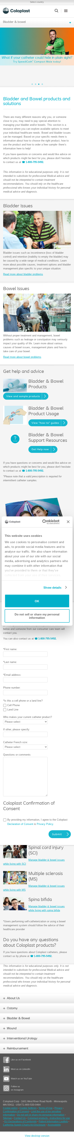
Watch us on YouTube (21, 1078)
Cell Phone (13, 705)
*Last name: (10, 662)
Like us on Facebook (21, 1059)
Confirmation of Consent (16, 1111)
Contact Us (20, 1118)
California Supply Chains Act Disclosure (24, 1124)
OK (37, 601)
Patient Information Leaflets (53, 1121)
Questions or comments (17, 754)
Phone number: (12, 687)
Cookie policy (10, 1108)
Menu (66, 10)
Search (56, 10)
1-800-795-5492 (43, 956)
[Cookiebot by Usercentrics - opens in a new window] (44, 521)
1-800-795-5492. (35, 162)
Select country (37, 2)
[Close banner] (68, 521)
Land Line (12, 709)
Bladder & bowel (14, 22)
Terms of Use (45, 1108)
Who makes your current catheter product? (27, 717)
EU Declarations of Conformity (20, 1121)
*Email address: (12, 675)
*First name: (10, 649)
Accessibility (54, 1124)
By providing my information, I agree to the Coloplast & (37, 822)
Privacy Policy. (45, 824)
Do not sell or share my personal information (37, 615)
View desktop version (37, 1135)
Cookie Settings (28, 1108)
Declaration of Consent (20, 824)
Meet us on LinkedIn (20, 1069)
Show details (52, 587)
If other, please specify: (16, 729)
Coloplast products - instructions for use (49, 1118)
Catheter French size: (15, 742)
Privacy (58, 1108)
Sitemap (7, 1118)
